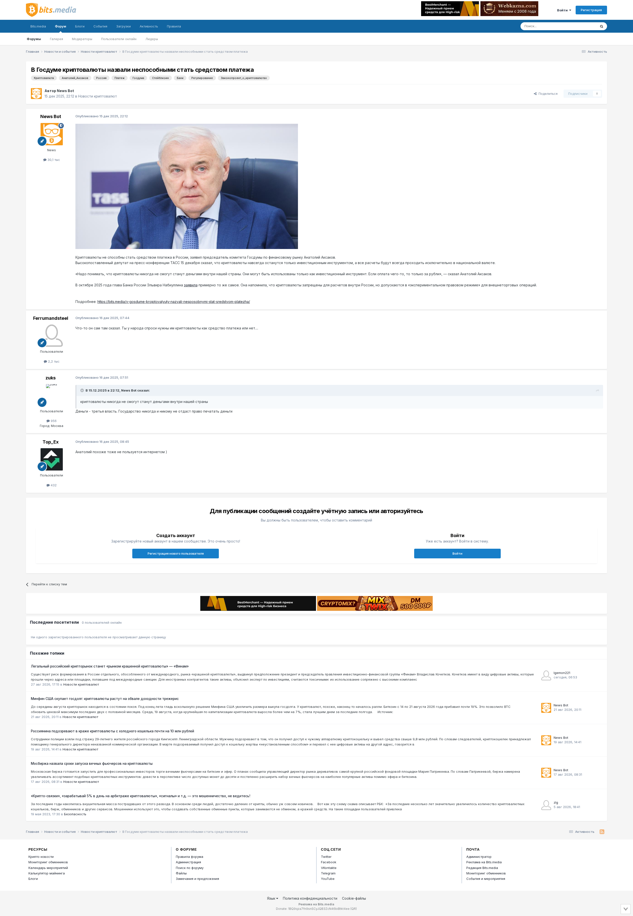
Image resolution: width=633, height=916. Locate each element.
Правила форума (189, 857)
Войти (563, 10)
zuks (50, 377)
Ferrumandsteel (50, 318)
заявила (191, 285)
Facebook (328, 862)
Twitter (326, 857)
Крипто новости (41, 857)
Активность (149, 26)
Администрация (188, 862)
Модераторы (82, 39)
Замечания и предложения (197, 879)
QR (353, 909)
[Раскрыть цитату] (82, 390)
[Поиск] (601, 26)
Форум (60, 26)
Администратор (479, 857)
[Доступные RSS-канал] (602, 831)
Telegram (328, 873)
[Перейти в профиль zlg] (546, 805)
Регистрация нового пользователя (176, 553)
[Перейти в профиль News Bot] (36, 93)
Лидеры (151, 39)
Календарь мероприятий (48, 868)
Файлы (181, 873)
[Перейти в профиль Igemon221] (546, 675)
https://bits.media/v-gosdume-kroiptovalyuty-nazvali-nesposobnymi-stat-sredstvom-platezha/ (173, 301)
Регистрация (591, 10)
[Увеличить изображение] (186, 186)
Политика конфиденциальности (310, 898)
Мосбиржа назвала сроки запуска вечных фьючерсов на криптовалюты (92, 764)
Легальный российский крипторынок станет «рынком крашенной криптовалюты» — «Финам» (110, 666)
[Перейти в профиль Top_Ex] (52, 459)
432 (53, 485)
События (100, 26)
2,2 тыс (53, 361)
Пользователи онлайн (118, 39)
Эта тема (582, 26)
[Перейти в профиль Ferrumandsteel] (52, 335)
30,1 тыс (53, 160)
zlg (556, 802)
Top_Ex (51, 442)
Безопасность (75, 814)
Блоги (80, 26)
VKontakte (329, 868)
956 (53, 421)
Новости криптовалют (97, 96)
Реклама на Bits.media (484, 862)
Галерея (56, 39)
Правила (174, 26)
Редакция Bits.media (482, 868)
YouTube (328, 879)
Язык (271, 898)
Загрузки (123, 26)
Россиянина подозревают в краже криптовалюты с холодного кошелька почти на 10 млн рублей (112, 731)
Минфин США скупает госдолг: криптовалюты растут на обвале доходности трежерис (105, 699)
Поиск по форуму (189, 868)
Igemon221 (562, 673)
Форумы (34, 39)
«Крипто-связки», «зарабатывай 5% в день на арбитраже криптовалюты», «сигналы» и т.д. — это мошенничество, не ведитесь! (140, 796)
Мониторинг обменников (48, 862)
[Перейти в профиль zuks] (52, 395)
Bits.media (38, 26)
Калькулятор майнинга (46, 873)
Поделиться (547, 94)
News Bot (65, 91)
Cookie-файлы (354, 898)
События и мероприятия (485, 879)
